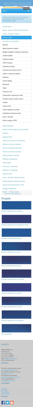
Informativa (20, 6)
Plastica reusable (7, 37)
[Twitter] (8, 402)
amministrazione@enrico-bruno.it (10, 377)
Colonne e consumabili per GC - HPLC (13, 185)
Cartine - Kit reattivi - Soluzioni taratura (13, 177)
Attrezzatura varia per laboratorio (12, 144)
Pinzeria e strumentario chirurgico (12, 151)
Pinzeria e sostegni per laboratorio (12, 148)
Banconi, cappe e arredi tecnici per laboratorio (15, 30)
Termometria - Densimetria (10, 166)
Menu (5, 11)
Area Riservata (5, 394)
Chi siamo (4, 388)
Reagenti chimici (7, 174)
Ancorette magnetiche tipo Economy (11, 238)
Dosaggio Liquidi (7, 137)
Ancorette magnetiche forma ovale (11, 252)
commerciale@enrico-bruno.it (9, 370)
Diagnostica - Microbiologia (10, 170)
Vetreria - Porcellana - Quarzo (11, 34)
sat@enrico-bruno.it (6, 373)
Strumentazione (7, 26)
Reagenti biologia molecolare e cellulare (14, 181)
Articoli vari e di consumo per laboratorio (14, 140)
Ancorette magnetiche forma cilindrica (11, 211)
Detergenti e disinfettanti (9, 188)
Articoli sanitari (7, 163)
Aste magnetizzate (6, 334)
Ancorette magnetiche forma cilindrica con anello (14, 225)
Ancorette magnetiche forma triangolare (12, 320)
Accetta (26, 8)
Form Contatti (5, 392)
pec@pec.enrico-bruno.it (11, 358)
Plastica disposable (8, 126)
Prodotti (5, 192)
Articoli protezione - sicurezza (11, 155)
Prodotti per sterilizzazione (10, 159)
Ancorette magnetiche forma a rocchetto (12, 279)
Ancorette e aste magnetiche (13, 193)
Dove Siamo (4, 390)
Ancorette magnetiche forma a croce (11, 307)
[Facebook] (3, 402)
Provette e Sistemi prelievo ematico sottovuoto (15, 129)
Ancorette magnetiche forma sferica (11, 266)
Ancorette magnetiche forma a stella (11, 293)
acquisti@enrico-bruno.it (8, 380)
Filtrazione (5, 133)
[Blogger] (11, 402)
